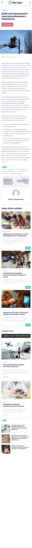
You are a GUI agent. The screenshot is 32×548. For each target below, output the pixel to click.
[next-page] (5, 420)
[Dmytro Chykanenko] (3, 57)
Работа (4, 10)
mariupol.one (22, 78)
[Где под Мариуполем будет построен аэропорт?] (16, 350)
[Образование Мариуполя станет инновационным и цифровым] (16, 220)
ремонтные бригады (9, 171)
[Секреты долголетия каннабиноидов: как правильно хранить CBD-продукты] (6, 428)
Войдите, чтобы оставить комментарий (16, 336)
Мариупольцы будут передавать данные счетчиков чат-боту (15, 313)
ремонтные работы (22, 171)
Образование (7, 231)
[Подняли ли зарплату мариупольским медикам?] (16, 390)
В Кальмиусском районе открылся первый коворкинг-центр (14, 275)
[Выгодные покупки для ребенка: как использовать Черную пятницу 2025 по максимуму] (6, 438)
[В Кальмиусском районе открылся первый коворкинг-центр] (16, 259)
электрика (6, 173)
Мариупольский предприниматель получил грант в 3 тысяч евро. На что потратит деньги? (8, 182)
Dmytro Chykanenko (11, 57)
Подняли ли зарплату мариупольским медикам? (13, 405)
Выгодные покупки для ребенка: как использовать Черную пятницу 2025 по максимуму (20, 437)
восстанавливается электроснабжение (15, 169)
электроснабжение (16, 173)
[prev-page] (2, 420)
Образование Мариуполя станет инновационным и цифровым (15, 235)
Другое (5, 310)
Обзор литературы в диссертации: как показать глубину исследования (20, 447)
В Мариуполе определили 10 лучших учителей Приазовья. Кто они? (23, 181)
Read (27, 247)
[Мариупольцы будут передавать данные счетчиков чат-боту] (16, 299)
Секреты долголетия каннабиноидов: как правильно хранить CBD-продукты (19, 427)
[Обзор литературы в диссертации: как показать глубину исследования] (6, 449)
